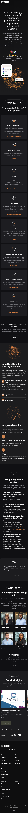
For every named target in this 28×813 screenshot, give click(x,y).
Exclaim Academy (6, 789)
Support (3, 786)
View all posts (6, 723)
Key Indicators (5, 774)
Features (3, 760)
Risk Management (6, 763)
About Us (17, 757)
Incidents (3, 771)
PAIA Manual (4, 799)
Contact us (15, 337)
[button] (26, 2)
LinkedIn (17, 784)
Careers (17, 760)
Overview (3, 757)
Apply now (14, 665)
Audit (2, 777)
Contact (17, 763)
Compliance (4, 766)
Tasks (2, 769)
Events (3, 784)
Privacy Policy (5, 796)
